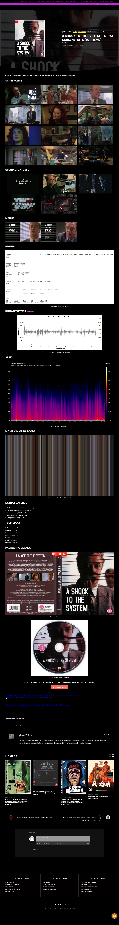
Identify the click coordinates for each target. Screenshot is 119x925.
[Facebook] (99, 4)
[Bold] (37, 843)
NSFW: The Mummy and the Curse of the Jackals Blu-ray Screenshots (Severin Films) (82, 818)
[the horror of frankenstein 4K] (73, 777)
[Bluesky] (104, 4)
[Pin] (20, 725)
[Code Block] (53, 843)
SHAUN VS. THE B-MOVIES (12, 884)
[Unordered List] (49, 843)
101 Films (75, 31)
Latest (18, 1)
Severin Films (12, 797)
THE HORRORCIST (86, 889)
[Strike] (44, 843)
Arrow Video (91, 794)
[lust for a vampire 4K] (18, 777)
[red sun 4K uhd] (101, 775)
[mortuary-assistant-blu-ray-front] (45, 773)
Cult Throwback (56, 1)
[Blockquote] (51, 843)
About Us (45, 908)
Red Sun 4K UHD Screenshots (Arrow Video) (98, 797)
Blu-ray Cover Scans (84, 1)
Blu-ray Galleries (94, 1)
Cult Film (80, 31)
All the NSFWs (48, 1)
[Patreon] (101, 4)
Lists (42, 1)
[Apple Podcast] (106, 4)
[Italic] (40, 843)
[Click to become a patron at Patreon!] (59, 689)
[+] (60, 843)
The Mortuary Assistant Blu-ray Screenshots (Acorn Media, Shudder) (44, 793)
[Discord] (108, 4)
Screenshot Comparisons (72, 1)
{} (57, 843)
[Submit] (25, 725)
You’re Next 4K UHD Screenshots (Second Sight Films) (34, 817)
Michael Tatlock (67, 31)
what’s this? (30, 311)
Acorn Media (36, 789)
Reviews (63, 1)
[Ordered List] (46, 843)
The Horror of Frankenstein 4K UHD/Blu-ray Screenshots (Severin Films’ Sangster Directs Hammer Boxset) (72, 802)
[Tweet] (16, 725)
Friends (38, 1)
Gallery (84, 31)
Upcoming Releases (104, 1)
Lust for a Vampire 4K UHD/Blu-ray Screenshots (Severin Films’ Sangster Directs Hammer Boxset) (16, 802)
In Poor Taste (53, 908)
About (111, 1)
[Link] (55, 843)
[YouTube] (103, 4)
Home (15, 1)
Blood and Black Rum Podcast (28, 1)
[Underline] (42, 843)
